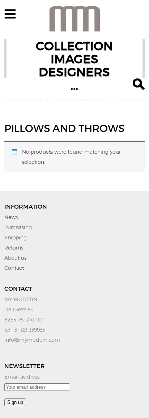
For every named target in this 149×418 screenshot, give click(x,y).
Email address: (22, 377)
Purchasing (18, 227)
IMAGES (74, 59)
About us (15, 258)
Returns (13, 247)
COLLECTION (74, 46)
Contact (14, 268)
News (11, 217)
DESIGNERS (74, 72)
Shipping (15, 237)
